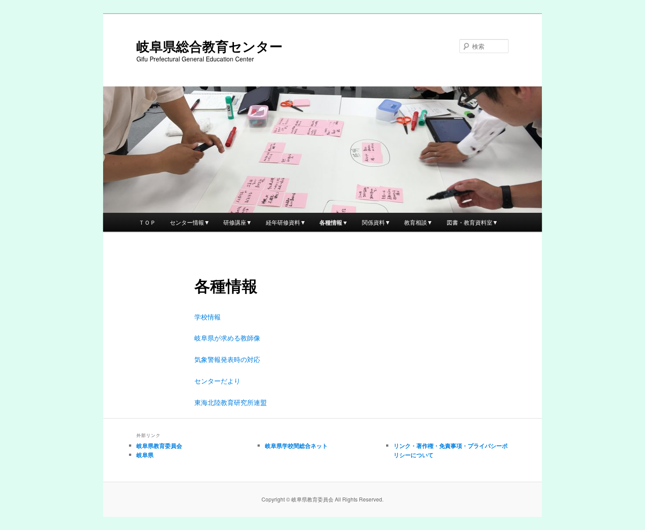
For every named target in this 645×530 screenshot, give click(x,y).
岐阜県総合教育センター (209, 45)
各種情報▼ (333, 222)
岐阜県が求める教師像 (227, 337)
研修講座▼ (237, 222)
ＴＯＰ (147, 222)
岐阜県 (145, 455)
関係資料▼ (376, 222)
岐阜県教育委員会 (159, 445)
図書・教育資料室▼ (472, 222)
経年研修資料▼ (286, 222)
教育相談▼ (418, 222)
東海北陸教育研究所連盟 (230, 402)
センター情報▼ (190, 222)
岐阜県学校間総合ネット (296, 445)
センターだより (217, 380)
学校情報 (207, 316)
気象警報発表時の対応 (227, 359)
